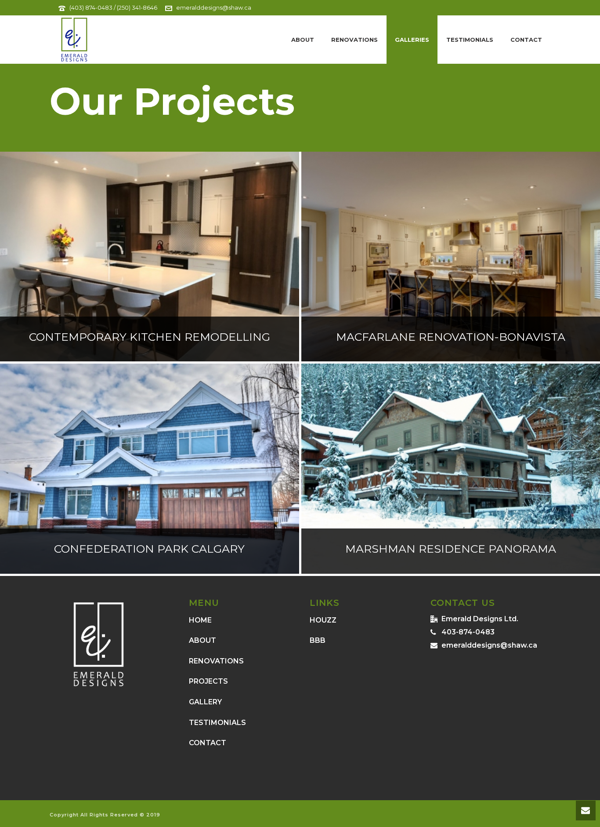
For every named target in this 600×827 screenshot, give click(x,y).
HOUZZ (323, 620)
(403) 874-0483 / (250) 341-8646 (113, 7)
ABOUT (202, 640)
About (302, 39)
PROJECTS (208, 681)
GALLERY (205, 702)
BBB (317, 640)
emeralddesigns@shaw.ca (213, 7)
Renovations (354, 39)
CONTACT (207, 743)
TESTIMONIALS (217, 722)
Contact (526, 39)
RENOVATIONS (216, 661)
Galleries (412, 39)
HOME (200, 620)
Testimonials (469, 39)
